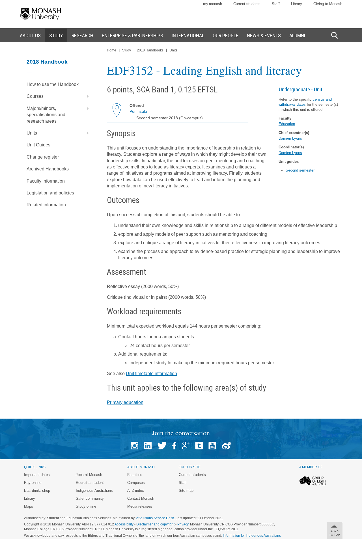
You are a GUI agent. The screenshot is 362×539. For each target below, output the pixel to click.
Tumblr (199, 445)
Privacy (182, 524)
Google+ (185, 445)
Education (287, 124)
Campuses (136, 482)
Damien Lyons (290, 138)
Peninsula (138, 111)
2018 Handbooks (150, 50)
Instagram (134, 445)
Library (296, 4)
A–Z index (135, 490)
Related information (46, 204)
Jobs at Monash (89, 475)
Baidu (226, 445)
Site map (186, 490)
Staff (276, 4)
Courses (35, 96)
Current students (246, 4)
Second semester (300, 170)
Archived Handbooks (48, 168)
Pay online (32, 482)
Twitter (162, 445)
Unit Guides (38, 144)
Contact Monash (140, 498)
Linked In (148, 445)
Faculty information (46, 181)
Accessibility (124, 524)
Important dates (37, 475)
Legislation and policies (50, 193)
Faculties (134, 475)
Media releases (139, 506)
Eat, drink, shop (37, 490)
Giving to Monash (327, 4)
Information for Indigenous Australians (252, 536)
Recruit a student (90, 482)
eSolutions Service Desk (155, 518)
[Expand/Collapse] (85, 96)
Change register (43, 157)
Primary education (125, 402)
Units (32, 133)
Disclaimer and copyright (155, 524)
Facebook (174, 445)
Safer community (90, 498)
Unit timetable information (151, 373)
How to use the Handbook (53, 84)
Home (111, 50)
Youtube (212, 445)
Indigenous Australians (94, 490)
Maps (28, 506)
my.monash (212, 4)
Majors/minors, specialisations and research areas (46, 115)
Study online (86, 506)
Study (126, 50)
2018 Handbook (47, 62)
